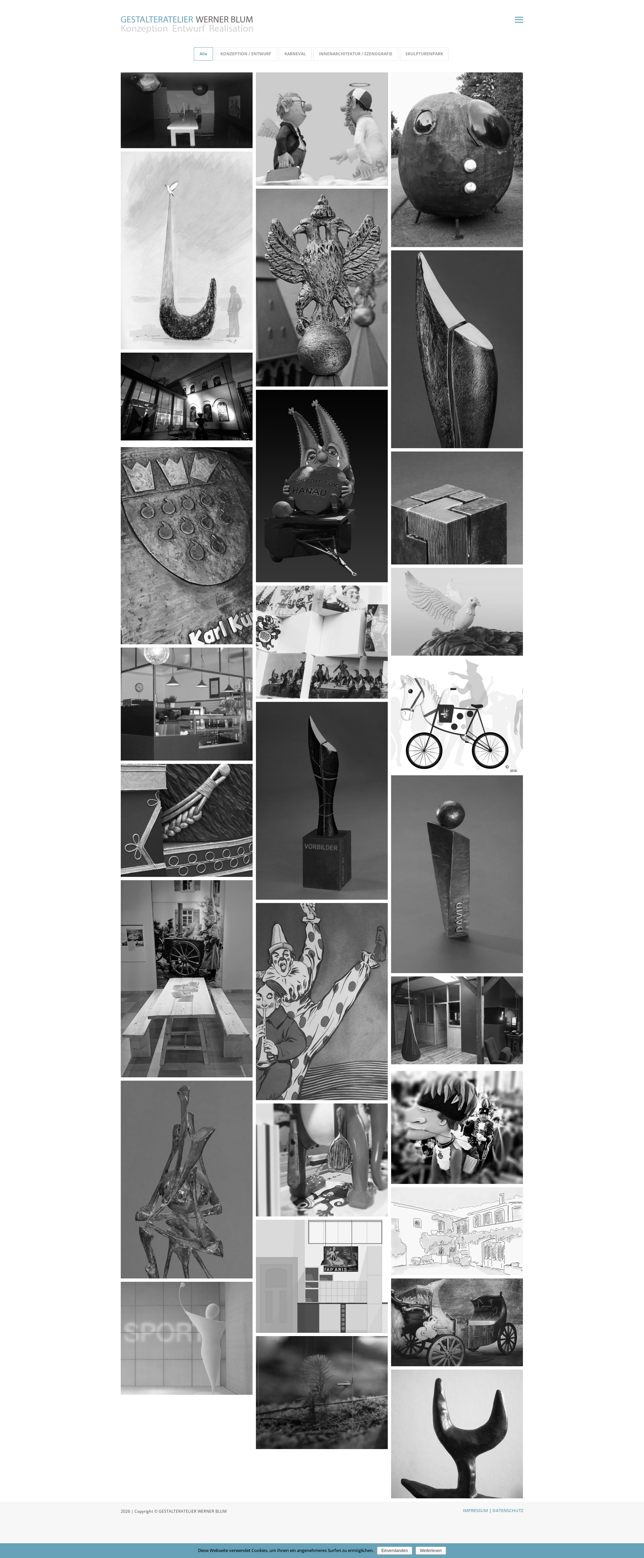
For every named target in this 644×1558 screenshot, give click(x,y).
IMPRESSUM (475, 1510)
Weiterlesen (431, 1550)
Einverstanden (394, 1550)
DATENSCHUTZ (507, 1510)
